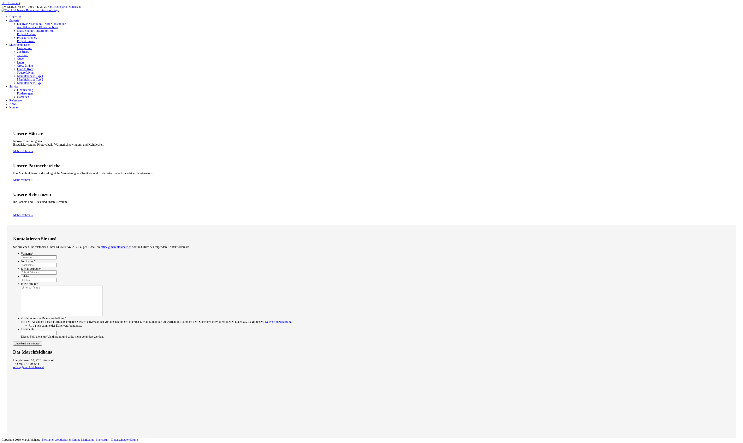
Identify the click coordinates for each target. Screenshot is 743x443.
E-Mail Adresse (31, 268)
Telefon (25, 276)
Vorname (27, 253)
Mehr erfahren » (23, 151)
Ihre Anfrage (29, 283)
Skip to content (11, 3)
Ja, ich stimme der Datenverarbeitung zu (57, 325)
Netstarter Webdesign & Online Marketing (68, 439)
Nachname (28, 261)
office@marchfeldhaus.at (65, 6)
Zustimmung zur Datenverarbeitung (43, 318)
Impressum (102, 439)
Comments (27, 329)
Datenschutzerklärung (278, 321)
